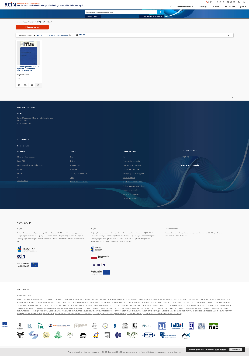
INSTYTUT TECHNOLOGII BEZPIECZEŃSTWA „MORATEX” (162, 314)
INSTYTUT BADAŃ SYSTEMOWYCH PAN (138, 299)
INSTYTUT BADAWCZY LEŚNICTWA (164, 299)
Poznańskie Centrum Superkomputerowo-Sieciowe (161, 352)
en (211, 2)
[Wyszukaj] (160, 12)
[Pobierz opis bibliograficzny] (25, 85)
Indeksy (215, 7)
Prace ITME (21, 161)
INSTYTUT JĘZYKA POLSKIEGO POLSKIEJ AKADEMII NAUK (184, 305)
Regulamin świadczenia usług (133, 182)
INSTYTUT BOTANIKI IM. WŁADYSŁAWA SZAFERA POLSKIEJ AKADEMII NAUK (93, 302)
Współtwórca (75, 165)
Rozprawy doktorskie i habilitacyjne (30, 165)
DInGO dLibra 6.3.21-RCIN (112, 352)
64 (41, 35)
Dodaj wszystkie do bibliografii (57, 35)
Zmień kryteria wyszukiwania (151, 16)
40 (38, 35)
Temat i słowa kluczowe (79, 182)
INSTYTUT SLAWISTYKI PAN (160, 308)
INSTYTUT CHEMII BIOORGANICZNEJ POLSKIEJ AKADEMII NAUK (140, 302)
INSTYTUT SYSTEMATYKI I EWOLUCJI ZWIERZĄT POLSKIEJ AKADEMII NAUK (195, 308)
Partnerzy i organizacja (131, 161)
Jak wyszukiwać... (93, 16)
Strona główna (23, 146)
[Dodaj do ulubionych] (19, 85)
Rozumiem (236, 349)
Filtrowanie (32, 27)
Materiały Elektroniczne (26, 157)
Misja (125, 157)
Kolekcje (203, 7)
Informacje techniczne (131, 169)
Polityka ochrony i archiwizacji (134, 186)
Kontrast (220, 2)
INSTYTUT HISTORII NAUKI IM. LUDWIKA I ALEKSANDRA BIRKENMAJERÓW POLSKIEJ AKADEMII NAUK (147, 311)
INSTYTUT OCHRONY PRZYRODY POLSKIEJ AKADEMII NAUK (89, 308)
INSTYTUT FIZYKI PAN (134, 314)
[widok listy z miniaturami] (80, 35)
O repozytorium (185, 7)
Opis (72, 178)
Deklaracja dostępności (131, 194)
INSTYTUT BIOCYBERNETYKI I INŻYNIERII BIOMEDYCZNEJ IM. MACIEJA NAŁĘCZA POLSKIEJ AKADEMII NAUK (90, 314)
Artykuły (20, 169)
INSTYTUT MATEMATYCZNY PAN (28, 299)
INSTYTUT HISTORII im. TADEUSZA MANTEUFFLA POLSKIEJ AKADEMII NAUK (138, 305)
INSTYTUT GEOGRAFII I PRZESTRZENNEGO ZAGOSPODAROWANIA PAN (87, 305)
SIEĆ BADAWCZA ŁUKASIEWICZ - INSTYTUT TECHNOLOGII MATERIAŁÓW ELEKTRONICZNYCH (81, 311)
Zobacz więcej (22, 180)
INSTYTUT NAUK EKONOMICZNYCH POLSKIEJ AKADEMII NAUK (203, 311)
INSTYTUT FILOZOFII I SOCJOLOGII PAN (49, 305)
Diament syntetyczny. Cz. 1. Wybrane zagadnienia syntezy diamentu (28, 68)
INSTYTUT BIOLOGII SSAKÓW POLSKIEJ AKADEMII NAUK (48, 302)
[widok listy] (84, 35)
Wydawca (73, 169)
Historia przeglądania (235, 7)
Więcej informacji (220, 350)
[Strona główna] (171, 7)
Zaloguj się (242, 2)
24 (34, 35)
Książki (19, 173)
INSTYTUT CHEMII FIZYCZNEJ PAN (174, 302)
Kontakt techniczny (130, 198)
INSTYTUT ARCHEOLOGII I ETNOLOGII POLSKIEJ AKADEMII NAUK (62, 299)
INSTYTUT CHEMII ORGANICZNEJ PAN (199, 302)
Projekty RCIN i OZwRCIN (132, 165)
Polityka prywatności (130, 190)
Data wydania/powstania (79, 173)
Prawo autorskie (129, 178)
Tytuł (72, 157)
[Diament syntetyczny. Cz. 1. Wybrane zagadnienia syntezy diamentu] (28, 54)
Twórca (73, 161)
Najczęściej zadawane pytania (134, 173)
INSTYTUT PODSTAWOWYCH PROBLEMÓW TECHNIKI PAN (130, 308)
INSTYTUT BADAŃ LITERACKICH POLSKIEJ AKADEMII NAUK (104, 299)
